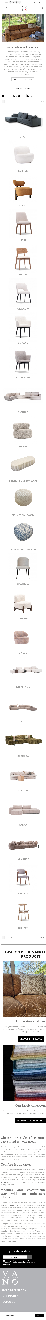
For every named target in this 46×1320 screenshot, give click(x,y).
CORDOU (23, 790)
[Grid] (3, 96)
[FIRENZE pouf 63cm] (23, 499)
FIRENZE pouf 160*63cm (23, 480)
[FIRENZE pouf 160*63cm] (23, 464)
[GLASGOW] (23, 292)
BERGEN (23, 274)
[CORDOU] (23, 774)
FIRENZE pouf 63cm (23, 515)
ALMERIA (23, 411)
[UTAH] (23, 120)
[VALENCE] (23, 877)
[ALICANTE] (23, 843)
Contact (5, 2)
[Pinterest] (16, 2)
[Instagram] (19, 2)
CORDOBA (23, 755)
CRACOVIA (23, 583)
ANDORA (23, 343)
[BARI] (23, 223)
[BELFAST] (23, 911)
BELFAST (23, 927)
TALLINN (23, 171)
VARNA (23, 824)
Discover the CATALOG (23, 79)
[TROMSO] (23, 602)
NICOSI (23, 446)
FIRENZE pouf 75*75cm (23, 549)
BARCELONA (23, 687)
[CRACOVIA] (23, 567)
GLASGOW (23, 308)
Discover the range (31, 1038)
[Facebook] (10, 2)
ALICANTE (23, 859)
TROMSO (23, 618)
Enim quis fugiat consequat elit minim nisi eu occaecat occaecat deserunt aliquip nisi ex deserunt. (21, 1263)
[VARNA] (23, 808)
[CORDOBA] (23, 739)
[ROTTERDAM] (23, 361)
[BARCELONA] (23, 671)
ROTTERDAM (23, 377)
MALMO (23, 205)
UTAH (23, 136)
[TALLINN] (23, 155)
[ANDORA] (23, 327)
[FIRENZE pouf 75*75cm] (23, 533)
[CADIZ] (23, 705)
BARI (23, 239)
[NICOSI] (23, 430)
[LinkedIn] (13, 2)
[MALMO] (23, 189)
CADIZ (23, 721)
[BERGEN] (23, 258)
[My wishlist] (34, 2)
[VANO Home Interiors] (24, 8)
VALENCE (23, 893)
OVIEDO (23, 652)
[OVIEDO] (23, 636)
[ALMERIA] (23, 395)
